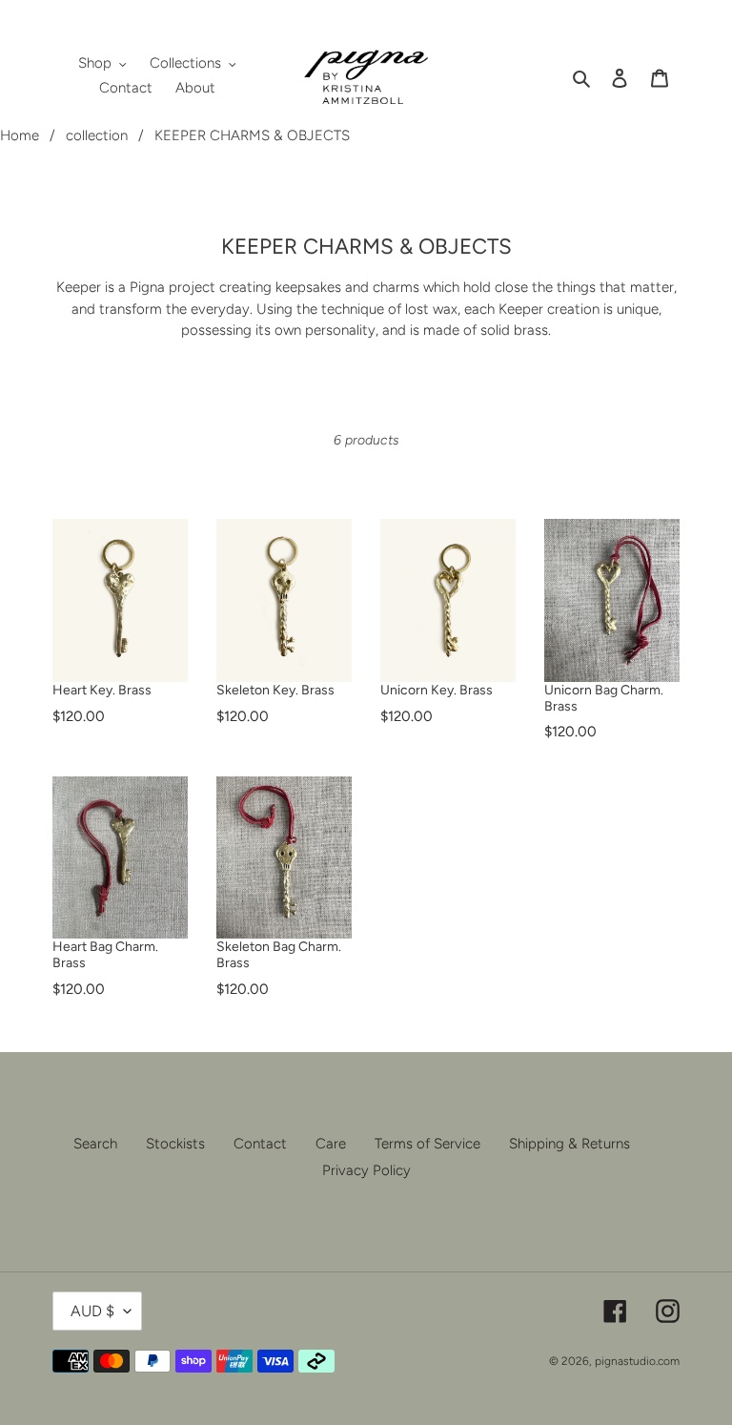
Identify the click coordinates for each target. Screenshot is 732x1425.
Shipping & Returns (569, 1143)
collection (97, 135)
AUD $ (92, 1311)
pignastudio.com (637, 1361)
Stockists (175, 1143)
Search (95, 1143)
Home (19, 135)
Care (330, 1143)
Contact (260, 1143)
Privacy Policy (366, 1170)
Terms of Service (427, 1143)
